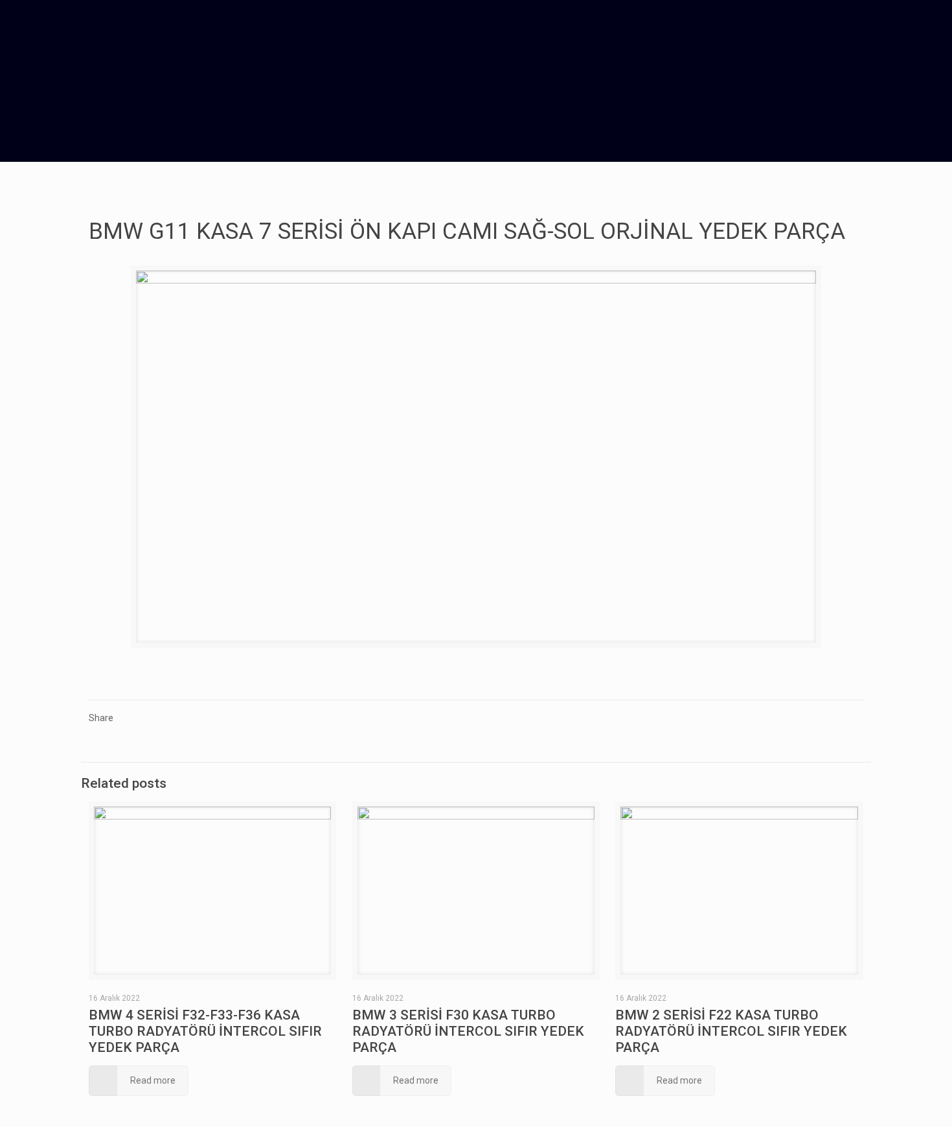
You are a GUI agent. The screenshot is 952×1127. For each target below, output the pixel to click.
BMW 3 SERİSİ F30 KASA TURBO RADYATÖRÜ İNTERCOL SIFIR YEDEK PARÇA (468, 1031)
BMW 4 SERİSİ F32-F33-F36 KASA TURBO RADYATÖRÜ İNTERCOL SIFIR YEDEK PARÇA (205, 1031)
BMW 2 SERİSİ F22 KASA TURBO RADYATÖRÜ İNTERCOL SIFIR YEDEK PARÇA (731, 1031)
